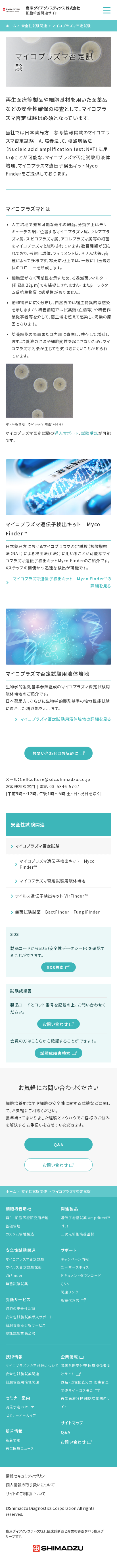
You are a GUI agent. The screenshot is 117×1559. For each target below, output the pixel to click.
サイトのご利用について (26, 1493)
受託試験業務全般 (20, 1333)
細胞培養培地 (19, 1208)
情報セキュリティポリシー (27, 1476)
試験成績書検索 (55, 1053)
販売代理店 (70, 1300)
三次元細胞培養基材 (77, 1233)
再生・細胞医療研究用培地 (27, 1217)
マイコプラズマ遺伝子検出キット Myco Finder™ (57, 864)
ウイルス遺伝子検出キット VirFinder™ (51, 896)
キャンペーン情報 (75, 1259)
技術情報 (14, 1356)
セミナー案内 (18, 1398)
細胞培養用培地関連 (22, 1381)
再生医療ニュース (20, 1448)
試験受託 (89, 433)
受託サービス (18, 1299)
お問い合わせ (55, 1024)
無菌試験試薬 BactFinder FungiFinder (57, 912)
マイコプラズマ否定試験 (37, 846)
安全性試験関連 (34, 25)
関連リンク (69, 1291)
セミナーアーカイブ (21, 1415)
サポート (68, 1250)
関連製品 (69, 1208)
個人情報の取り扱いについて (30, 1485)
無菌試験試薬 (17, 1283)
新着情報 (14, 1431)
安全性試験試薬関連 (22, 1373)
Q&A (58, 1144)
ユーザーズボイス (75, 1267)
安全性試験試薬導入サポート (29, 1316)
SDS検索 (55, 967)
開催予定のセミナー (22, 1406)
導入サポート (66, 433)
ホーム (11, 25)
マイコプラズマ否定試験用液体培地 (53, 881)
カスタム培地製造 (20, 1233)
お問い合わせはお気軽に (55, 753)
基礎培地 (13, 1225)
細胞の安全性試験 (20, 1308)
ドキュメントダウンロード (81, 1275)
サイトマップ (72, 1423)
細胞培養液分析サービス (26, 1325)
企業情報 (69, 1356)
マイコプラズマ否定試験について (32, 1365)
